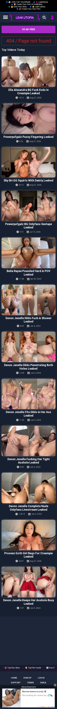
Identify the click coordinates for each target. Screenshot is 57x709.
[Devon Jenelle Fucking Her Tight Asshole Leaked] (28, 441)
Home (14, 678)
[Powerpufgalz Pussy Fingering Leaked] (28, 118)
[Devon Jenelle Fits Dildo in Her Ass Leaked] (28, 394)
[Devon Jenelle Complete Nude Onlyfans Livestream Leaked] (28, 488)
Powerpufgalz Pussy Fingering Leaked (28, 136)
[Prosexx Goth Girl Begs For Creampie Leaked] (28, 535)
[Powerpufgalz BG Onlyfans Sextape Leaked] (28, 206)
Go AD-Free (28, 29)
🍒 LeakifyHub (42, 2)
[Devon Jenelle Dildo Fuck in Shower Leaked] (28, 300)
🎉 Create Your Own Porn (30, 9)
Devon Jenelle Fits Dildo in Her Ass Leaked (28, 413)
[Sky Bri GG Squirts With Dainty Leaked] (28, 162)
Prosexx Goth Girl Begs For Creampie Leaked (28, 555)
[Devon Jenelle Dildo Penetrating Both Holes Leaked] (28, 347)
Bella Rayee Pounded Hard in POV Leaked (28, 272)
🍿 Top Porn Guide (33, 668)
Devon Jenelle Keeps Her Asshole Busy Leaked (28, 601)
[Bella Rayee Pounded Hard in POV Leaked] (28, 253)
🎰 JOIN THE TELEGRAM (19, 2)
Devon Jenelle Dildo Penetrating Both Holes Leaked (28, 366)
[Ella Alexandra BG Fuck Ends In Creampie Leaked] (28, 71)
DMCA (43, 682)
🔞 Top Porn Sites (12, 668)
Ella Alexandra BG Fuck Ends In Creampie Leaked (28, 91)
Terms (30, 682)
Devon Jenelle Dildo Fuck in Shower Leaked (28, 319)
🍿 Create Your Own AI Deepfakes (28, 4)
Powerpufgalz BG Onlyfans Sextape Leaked (28, 225)
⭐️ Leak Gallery (38, 7)
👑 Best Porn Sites (19, 7)
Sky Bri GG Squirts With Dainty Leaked (28, 180)
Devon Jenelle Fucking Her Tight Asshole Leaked (28, 460)
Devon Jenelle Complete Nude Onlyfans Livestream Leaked (28, 507)
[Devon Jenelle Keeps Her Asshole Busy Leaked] (28, 582)
